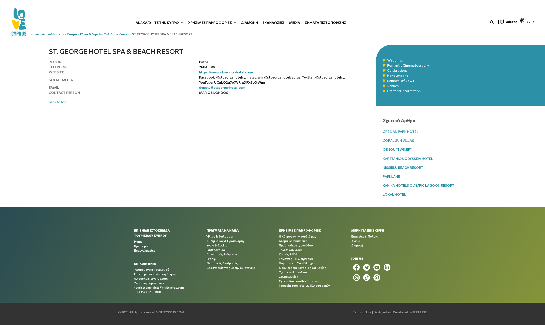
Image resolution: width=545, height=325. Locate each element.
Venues (124, 34)
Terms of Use (362, 312)
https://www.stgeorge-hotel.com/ (226, 72)
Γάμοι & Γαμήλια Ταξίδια (97, 34)
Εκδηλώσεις (273, 22)
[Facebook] (356, 267)
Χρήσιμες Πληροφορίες (210, 22)
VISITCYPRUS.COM (170, 312)
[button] (492, 21)
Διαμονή (249, 22)
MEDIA (294, 22)
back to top (57, 102)
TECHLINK (419, 312)
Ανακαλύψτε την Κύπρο (157, 22)
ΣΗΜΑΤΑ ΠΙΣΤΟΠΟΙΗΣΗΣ (325, 22)
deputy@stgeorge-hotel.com (222, 87)
